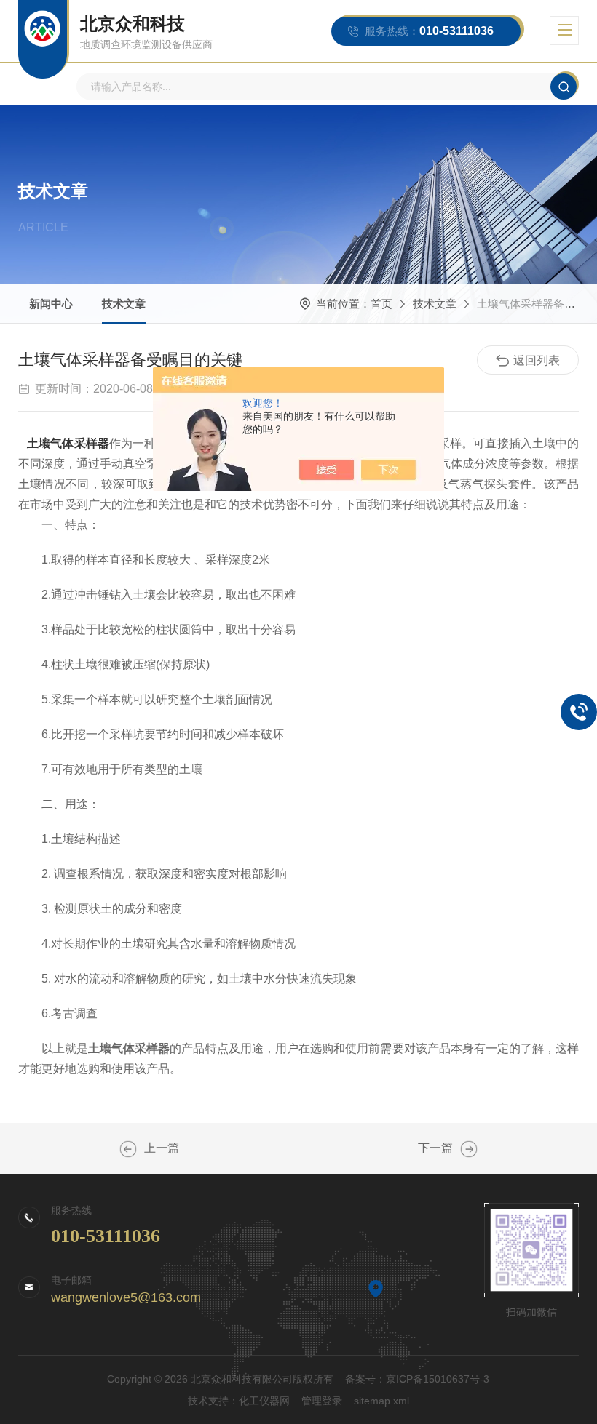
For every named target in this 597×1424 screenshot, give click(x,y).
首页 (381, 303)
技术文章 (124, 303)
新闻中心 (51, 303)
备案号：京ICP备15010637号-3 (417, 1379)
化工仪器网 (264, 1401)
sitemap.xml (381, 1401)
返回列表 (536, 360)
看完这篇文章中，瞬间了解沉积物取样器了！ (128, 1149)
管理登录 (321, 1401)
